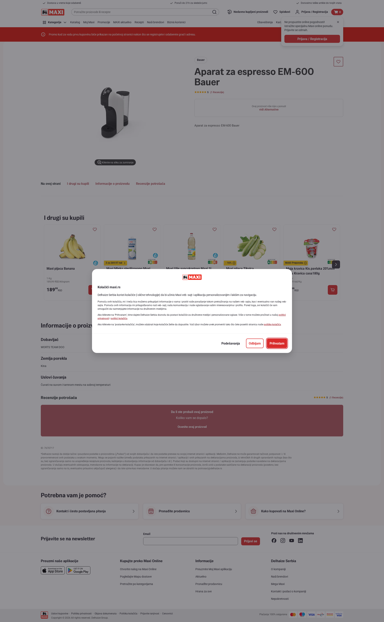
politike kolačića (272, 324)
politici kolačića (119, 318)
